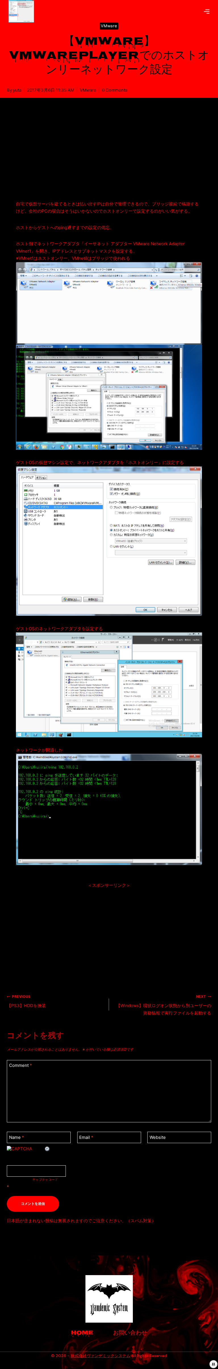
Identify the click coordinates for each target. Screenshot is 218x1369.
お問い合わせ (130, 1333)
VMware (109, 25)
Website (158, 1137)
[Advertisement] (109, 156)
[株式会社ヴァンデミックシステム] (23, 11)
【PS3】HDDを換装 (26, 1001)
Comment (20, 1065)
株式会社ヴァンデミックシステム (100, 1355)
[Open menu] (206, 11)
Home (82, 1333)
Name (16, 1137)
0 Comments (114, 90)
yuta (17, 90)
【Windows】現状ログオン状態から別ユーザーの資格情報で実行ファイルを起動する (163, 1005)
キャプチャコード (45, 1180)
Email (86, 1137)
